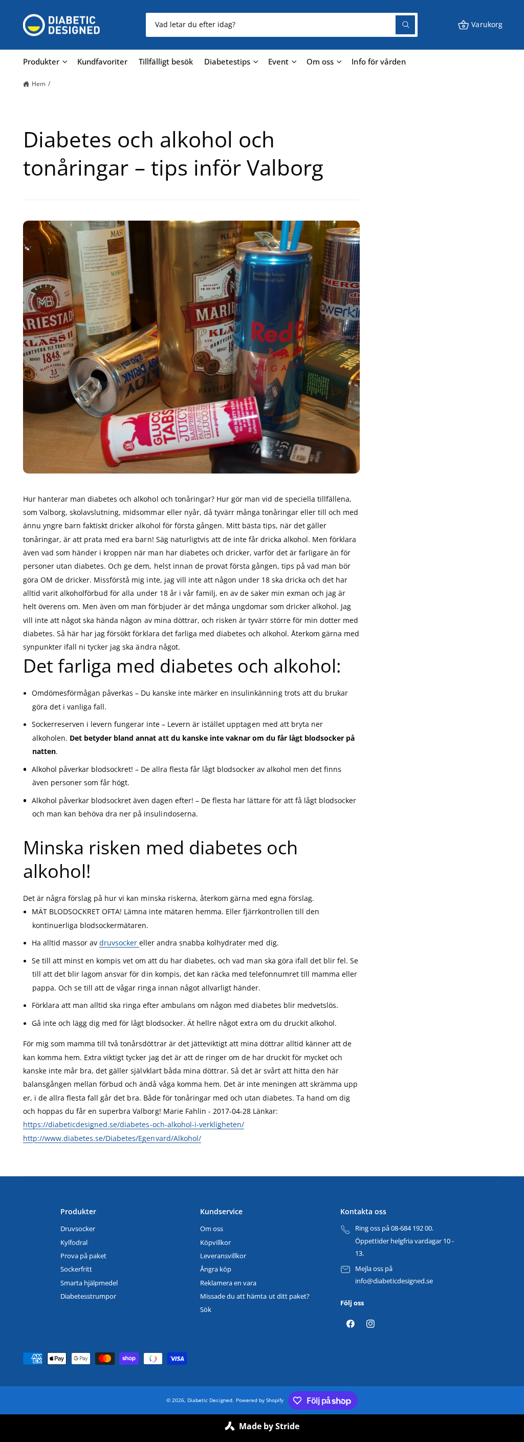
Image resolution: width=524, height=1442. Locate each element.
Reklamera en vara (228, 1282)
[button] (480, 25)
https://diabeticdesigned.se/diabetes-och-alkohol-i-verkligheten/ (133, 1124)
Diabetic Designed (209, 1400)
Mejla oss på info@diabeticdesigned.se (394, 1275)
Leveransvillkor (223, 1255)
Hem (39, 83)
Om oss (211, 1228)
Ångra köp (215, 1269)
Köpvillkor (215, 1242)
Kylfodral (74, 1242)
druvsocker (119, 943)
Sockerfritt (76, 1269)
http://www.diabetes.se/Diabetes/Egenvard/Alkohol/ (112, 1138)
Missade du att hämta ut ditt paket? (255, 1296)
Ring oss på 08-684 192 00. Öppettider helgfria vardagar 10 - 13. (404, 1240)
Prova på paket (83, 1255)
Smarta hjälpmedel (89, 1282)
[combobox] (281, 25)
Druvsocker (77, 1228)
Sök (205, 1309)
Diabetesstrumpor (88, 1296)
